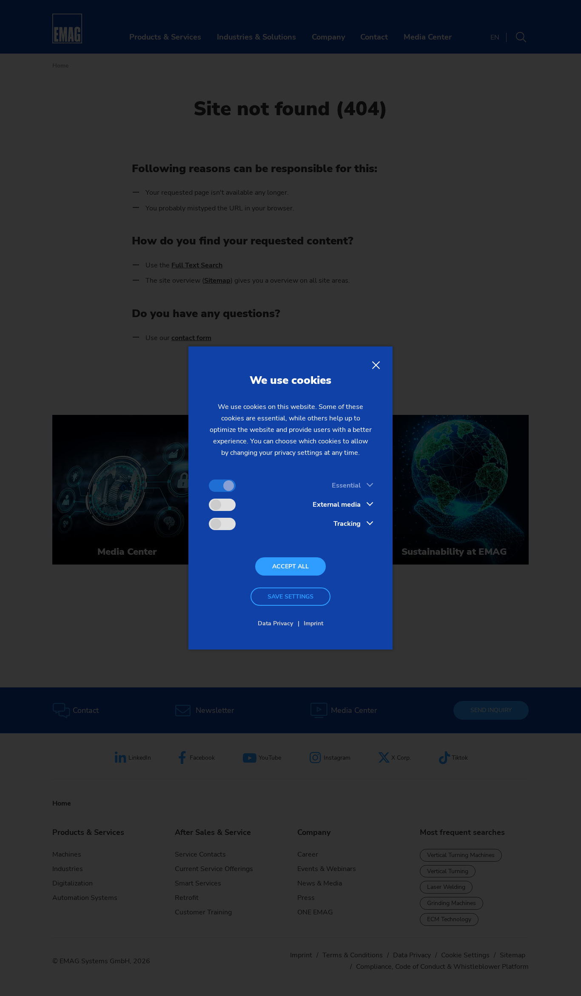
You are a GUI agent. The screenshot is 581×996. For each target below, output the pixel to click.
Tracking (347, 523)
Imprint (313, 623)
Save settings (290, 597)
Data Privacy (275, 623)
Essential (346, 485)
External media (337, 504)
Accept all (290, 566)
